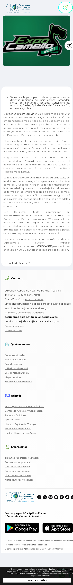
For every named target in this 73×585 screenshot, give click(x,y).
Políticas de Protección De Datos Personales (26, 544)
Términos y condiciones (18, 381)
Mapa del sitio (13, 377)
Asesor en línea (13, 330)
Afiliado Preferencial (16, 368)
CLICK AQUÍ (44, 246)
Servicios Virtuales (15, 355)
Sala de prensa (13, 364)
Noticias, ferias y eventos (19, 479)
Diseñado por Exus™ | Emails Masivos (44, 548)
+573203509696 (34, 299)
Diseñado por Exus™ (15, 548)
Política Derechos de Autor (20, 433)
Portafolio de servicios (17, 466)
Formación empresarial (18, 462)
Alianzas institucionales (18, 475)
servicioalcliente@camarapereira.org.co (27, 308)
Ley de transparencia (17, 372)
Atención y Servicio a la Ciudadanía (24, 312)
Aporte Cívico (12, 419)
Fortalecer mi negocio (17, 471)
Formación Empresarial (18, 428)
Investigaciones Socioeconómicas (24, 406)
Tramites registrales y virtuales (22, 457)
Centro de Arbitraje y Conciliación (24, 410)
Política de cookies (40, 571)
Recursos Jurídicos (15, 415)
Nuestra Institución (15, 359)
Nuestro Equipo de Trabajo (20, 424)
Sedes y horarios (14, 326)
